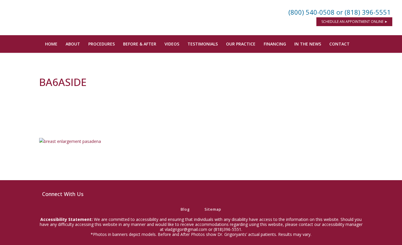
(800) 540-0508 (311, 12)
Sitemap (213, 209)
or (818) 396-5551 (363, 12)
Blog (185, 209)
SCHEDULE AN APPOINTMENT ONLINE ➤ (354, 21)
